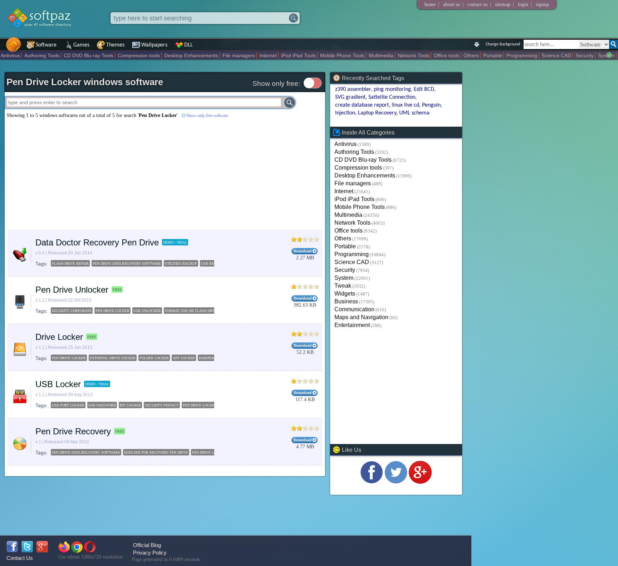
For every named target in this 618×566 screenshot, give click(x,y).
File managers (238, 55)
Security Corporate (72, 311)
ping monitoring (392, 89)
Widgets (344, 294)
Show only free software (207, 115)
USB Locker (58, 384)
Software (46, 45)
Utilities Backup (181, 263)
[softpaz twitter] (27, 550)
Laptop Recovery (377, 113)
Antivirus (10, 55)
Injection (345, 113)
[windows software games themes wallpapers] (43, 34)
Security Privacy (162, 405)
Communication (354, 309)
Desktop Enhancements (191, 55)
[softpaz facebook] (12, 550)
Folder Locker (154, 358)
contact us (477, 4)
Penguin (431, 105)
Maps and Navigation (361, 317)
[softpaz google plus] (42, 550)
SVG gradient (350, 97)
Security (584, 55)
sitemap (502, 4)
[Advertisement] (165, 174)
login (523, 4)
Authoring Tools (41, 55)
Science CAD (556, 55)
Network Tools (414, 55)
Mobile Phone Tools (342, 55)
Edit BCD (424, 89)
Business (346, 301)
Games (81, 45)
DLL (188, 45)
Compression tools (139, 55)
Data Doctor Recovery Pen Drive (97, 242)
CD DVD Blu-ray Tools (88, 55)
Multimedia (381, 55)
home (430, 4)
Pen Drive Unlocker (71, 289)
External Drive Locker (113, 358)
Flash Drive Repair (70, 263)
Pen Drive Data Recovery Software (127, 263)
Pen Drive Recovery (73, 431)
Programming (521, 55)
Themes (115, 45)
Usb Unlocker (147, 311)
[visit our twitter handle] (395, 482)
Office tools (446, 55)
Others (471, 55)
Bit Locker (130, 405)
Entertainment (352, 325)
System (606, 55)
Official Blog (147, 545)
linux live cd (405, 105)
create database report (362, 105)
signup (542, 4)
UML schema (414, 113)
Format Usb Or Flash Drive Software (201, 311)
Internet (268, 55)
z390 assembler (353, 89)
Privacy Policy (150, 553)
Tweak (342, 286)
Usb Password (102, 405)
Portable (492, 55)
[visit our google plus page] (420, 482)
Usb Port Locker (68, 405)
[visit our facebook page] (371, 482)
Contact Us (19, 558)
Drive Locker (59, 337)
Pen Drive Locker (112, 311)
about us (451, 4)
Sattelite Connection (391, 97)
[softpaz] (2, 48)
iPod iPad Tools (298, 55)
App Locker (184, 358)
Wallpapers (154, 45)
